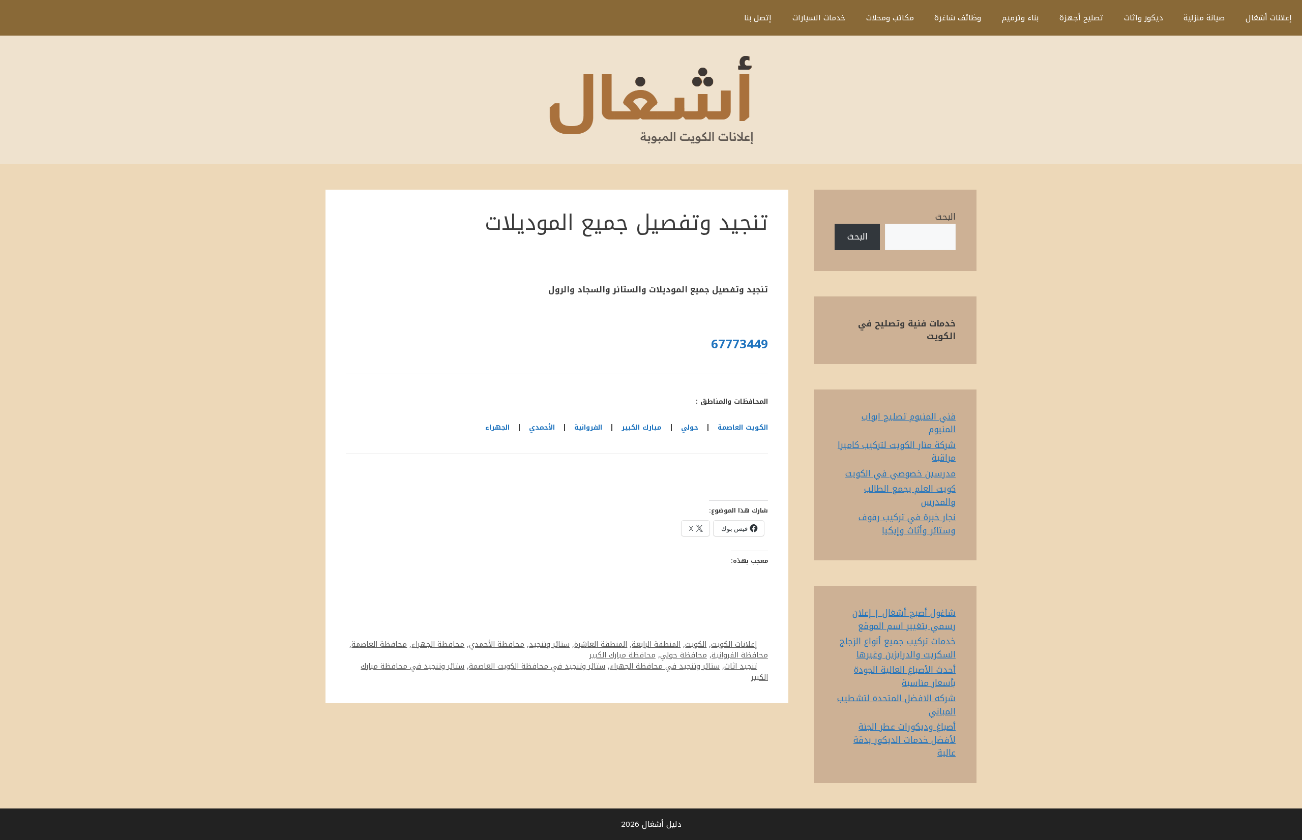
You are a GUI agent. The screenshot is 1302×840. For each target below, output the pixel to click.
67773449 (739, 344)
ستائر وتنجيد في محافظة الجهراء (665, 666)
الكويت (695, 644)
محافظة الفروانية (740, 655)
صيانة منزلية (1204, 18)
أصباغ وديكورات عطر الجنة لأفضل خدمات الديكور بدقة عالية (904, 739)
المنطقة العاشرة (600, 644)
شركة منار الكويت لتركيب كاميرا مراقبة (897, 451)
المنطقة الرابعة (656, 644)
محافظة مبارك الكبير (622, 655)
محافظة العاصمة (379, 644)
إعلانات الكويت (734, 644)
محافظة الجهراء (437, 644)
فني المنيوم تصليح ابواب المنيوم (909, 423)
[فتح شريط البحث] (718, 18)
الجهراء (497, 427)
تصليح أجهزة (1081, 18)
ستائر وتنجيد (549, 644)
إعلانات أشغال (1269, 18)
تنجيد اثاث (740, 666)
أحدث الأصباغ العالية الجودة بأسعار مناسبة (905, 676)
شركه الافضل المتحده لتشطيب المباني (896, 704)
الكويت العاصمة (743, 427)
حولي (689, 427)
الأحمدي (542, 427)
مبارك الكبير (642, 427)
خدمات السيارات (818, 18)
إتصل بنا (758, 18)
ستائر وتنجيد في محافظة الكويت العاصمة (537, 666)
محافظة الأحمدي (496, 644)
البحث (945, 216)
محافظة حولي (683, 655)
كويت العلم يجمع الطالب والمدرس (910, 495)
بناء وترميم (1020, 18)
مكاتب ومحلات (890, 18)
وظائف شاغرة (957, 18)
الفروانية (588, 427)
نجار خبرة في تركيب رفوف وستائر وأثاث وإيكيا (907, 523)
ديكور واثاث (1143, 18)
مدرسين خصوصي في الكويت (900, 473)
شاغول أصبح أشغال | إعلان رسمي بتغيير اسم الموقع (904, 619)
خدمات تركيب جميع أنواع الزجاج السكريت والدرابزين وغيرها (898, 648)
